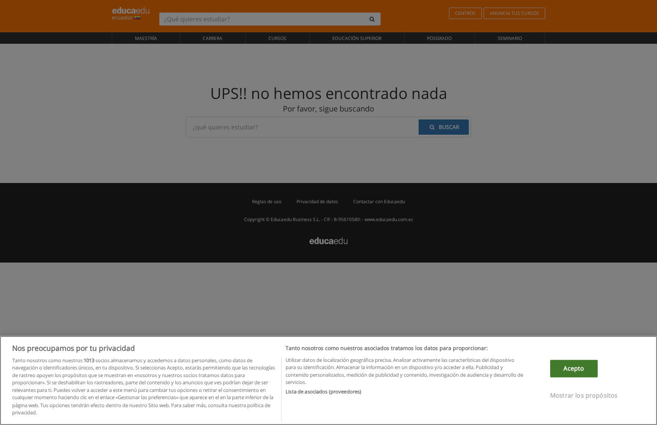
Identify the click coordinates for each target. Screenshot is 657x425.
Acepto (573, 368)
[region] (328, 380)
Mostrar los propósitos (584, 395)
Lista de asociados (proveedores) (323, 391)
